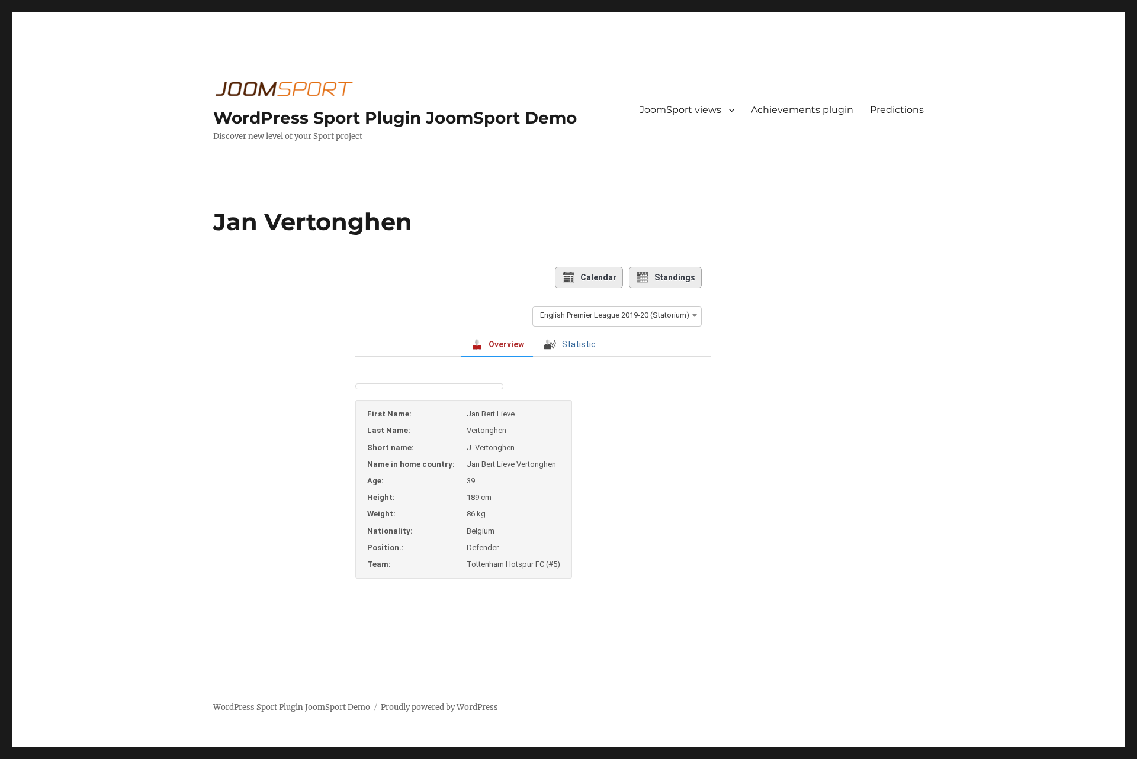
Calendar (598, 277)
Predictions (897, 109)
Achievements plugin (802, 109)
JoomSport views (680, 109)
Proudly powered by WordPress (439, 707)
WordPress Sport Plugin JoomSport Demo (395, 118)
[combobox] (617, 315)
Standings (674, 277)
